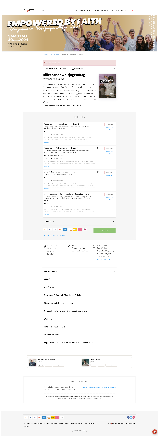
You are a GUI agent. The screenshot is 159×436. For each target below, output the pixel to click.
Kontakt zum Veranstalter (108, 387)
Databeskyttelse (64, 423)
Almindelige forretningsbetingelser (47, 423)
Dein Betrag (47, 131)
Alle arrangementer (58, 365)
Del (115, 68)
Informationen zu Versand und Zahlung (54, 235)
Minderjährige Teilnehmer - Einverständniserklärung (65, 311)
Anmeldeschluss (51, 271)
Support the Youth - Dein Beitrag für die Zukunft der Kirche (68, 342)
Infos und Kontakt (103, 259)
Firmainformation (29, 423)
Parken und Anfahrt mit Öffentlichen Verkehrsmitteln (66, 295)
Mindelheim (84, 251)
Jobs (82, 423)
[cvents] (29, 10)
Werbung (48, 319)
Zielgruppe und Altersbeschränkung (59, 303)
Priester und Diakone (52, 334)
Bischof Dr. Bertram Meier (46, 359)
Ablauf (47, 279)
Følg (42, 365)
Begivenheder (55, 54)
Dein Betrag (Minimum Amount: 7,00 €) (53, 155)
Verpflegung (49, 287)
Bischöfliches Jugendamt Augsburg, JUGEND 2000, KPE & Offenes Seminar (59, 388)
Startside (45, 54)
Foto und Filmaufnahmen (54, 326)
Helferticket (49, 221)
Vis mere (46, 142)
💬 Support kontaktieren (79, 430)
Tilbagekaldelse (75, 423)
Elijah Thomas (95, 359)
